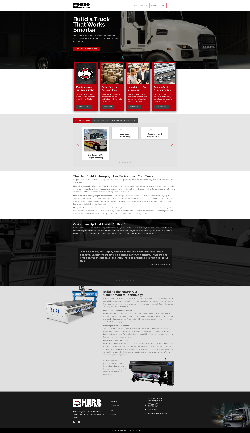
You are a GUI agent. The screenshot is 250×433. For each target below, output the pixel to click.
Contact (162, 5)
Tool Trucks (127, 5)
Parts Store (171, 5)
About (136, 5)
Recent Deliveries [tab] (101, 120)
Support (154, 5)
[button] (119, 162)
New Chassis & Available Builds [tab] (124, 120)
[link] (95, 143)
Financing (144, 5)
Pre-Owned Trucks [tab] (82, 120)
